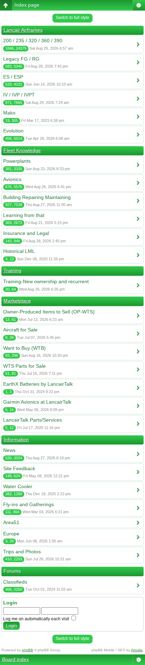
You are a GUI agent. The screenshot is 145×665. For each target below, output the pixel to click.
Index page (26, 5)
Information (16, 439)
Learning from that (23, 215)
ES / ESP (13, 77)
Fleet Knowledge (22, 150)
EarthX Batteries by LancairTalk (38, 384)
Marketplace (17, 301)
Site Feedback (19, 468)
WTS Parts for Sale (24, 366)
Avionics (12, 179)
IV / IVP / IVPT (19, 95)
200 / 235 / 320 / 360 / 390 (32, 40)
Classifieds (15, 582)
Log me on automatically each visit (36, 618)
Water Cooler (17, 486)
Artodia (137, 650)
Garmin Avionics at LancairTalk (37, 402)
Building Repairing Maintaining (37, 197)
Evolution (13, 130)
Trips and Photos (22, 551)
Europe (11, 533)
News (9, 450)
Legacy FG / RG (21, 59)
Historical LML (19, 251)
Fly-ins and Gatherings (28, 504)
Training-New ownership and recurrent (46, 281)
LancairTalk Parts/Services (32, 420)
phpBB (27, 650)
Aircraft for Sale (20, 329)
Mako (9, 113)
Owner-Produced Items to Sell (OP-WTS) (49, 312)
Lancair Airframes (23, 30)
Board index (15, 659)
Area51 (11, 522)
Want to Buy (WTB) (24, 348)
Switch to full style (72, 17)
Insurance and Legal (26, 233)
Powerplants (17, 161)
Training (12, 270)
